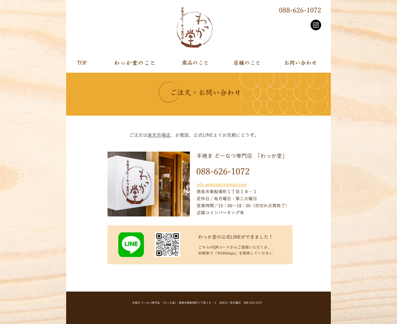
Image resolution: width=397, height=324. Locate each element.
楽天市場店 (158, 135)
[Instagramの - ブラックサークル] (316, 25)
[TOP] (97, 62)
